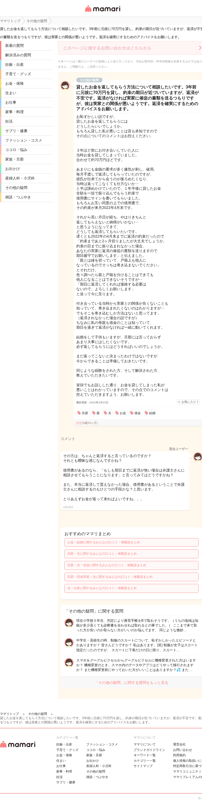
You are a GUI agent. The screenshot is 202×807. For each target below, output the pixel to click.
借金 (137, 413)
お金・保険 (14, 83)
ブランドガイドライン (149, 750)
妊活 (9, 121)
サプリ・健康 (16, 131)
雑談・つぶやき (18, 197)
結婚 (152, 413)
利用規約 (179, 755)
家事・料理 (14, 112)
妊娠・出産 (14, 64)
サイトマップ (143, 766)
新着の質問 (14, 45)
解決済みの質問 (18, 55)
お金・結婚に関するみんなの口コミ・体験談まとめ (103, 542)
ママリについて (145, 744)
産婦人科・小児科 (20, 178)
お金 (123, 413)
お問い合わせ (182, 750)
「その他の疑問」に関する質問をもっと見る (131, 682)
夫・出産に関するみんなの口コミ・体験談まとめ (102, 588)
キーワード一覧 (145, 755)
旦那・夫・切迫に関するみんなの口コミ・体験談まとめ (106, 565)
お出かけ (12, 169)
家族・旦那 (14, 159)
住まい (10, 93)
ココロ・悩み (16, 150)
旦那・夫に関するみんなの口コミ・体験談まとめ (102, 553)
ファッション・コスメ (23, 140)
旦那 (85, 413)
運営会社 (179, 744)
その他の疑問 (16, 188)
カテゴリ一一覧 (145, 761)
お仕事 (10, 102)
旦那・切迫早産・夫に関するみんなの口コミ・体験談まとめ (110, 577)
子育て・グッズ (18, 74)
